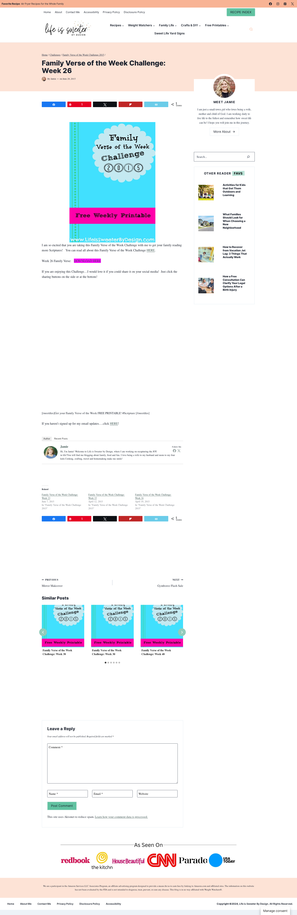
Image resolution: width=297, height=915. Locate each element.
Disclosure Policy (134, 12)
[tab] (105, 662)
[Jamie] (51, 452)
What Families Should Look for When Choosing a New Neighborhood (234, 221)
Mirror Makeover (52, 583)
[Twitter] (179, 451)
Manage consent (275, 911)
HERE (151, 250)
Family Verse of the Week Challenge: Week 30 (107, 652)
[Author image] (44, 79)
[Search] (248, 156)
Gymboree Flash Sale (170, 583)
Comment (56, 747)
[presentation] (63, 626)
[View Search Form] (251, 29)
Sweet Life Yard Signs (169, 33)
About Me (25, 903)
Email (98, 794)
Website (143, 794)
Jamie (53, 78)
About (58, 12)
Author (46, 438)
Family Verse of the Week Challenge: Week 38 (57, 652)
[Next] (182, 632)
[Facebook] (270, 4)
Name (53, 794)
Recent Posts (61, 438)
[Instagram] (278, 4)
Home (47, 12)
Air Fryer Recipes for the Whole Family (42, 3)
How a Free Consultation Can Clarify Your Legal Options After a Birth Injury (234, 283)
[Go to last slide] (43, 632)
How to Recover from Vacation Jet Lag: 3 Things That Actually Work (235, 252)
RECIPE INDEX (240, 12)
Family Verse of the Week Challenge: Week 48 (156, 652)
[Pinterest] (285, 4)
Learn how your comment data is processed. (121, 817)
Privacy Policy (111, 12)
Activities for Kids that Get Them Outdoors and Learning (234, 190)
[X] (292, 4)
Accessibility (91, 12)
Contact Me (73, 12)
